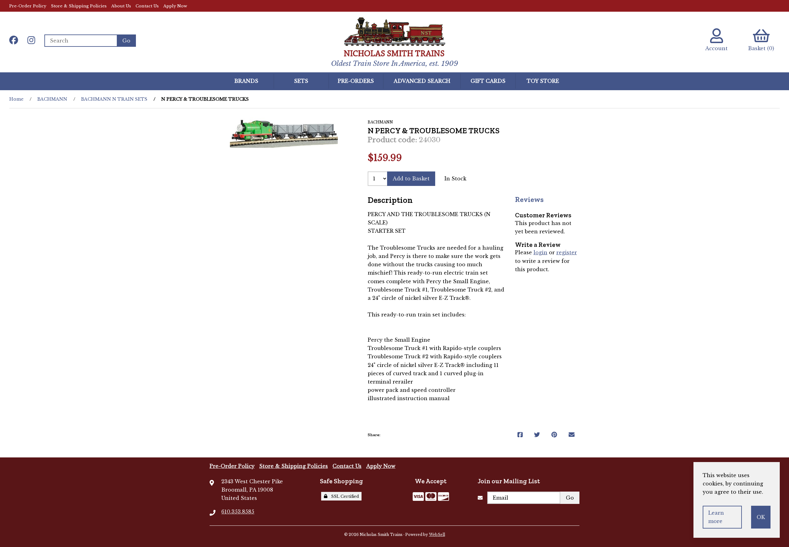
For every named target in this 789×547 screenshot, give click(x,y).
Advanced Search (422, 81)
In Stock (455, 178)
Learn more (716, 517)
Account (716, 48)
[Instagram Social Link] (31, 41)
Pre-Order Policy (27, 6)
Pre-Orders (356, 81)
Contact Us (147, 6)
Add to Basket (411, 178)
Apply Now (175, 6)
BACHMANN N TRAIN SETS (114, 99)
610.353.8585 (237, 512)
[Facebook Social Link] (13, 41)
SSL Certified (344, 496)
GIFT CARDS (488, 81)
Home (16, 99)
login (540, 252)
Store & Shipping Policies (79, 6)
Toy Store (543, 81)
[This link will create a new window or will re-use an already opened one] (520, 435)
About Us (121, 6)
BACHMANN (52, 99)
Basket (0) (761, 48)
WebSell (437, 534)
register (566, 252)
